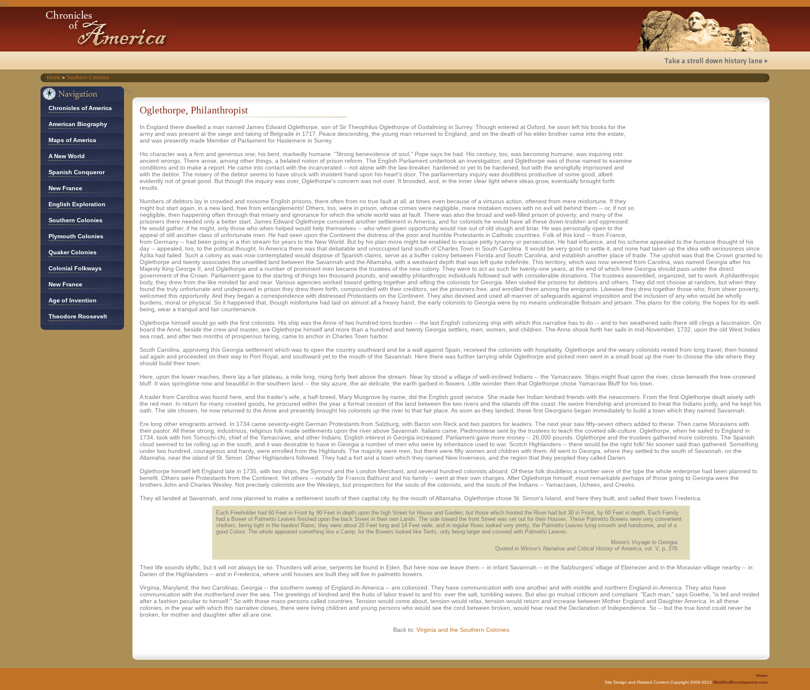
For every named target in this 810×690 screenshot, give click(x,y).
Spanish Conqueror (77, 172)
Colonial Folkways (75, 268)
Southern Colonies (87, 78)
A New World (67, 156)
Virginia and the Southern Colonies (462, 629)
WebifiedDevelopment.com (740, 682)
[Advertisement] (702, 176)
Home (54, 78)
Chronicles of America (80, 108)
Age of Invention (73, 300)
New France (65, 188)
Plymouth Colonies (76, 236)
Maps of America (72, 140)
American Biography (78, 124)
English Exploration (77, 204)
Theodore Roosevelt (78, 316)
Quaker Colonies (73, 252)
